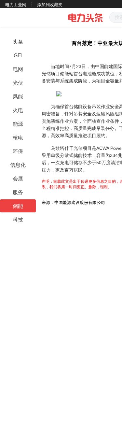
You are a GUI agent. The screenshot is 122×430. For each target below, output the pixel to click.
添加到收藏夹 (49, 4)
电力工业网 (15, 4)
